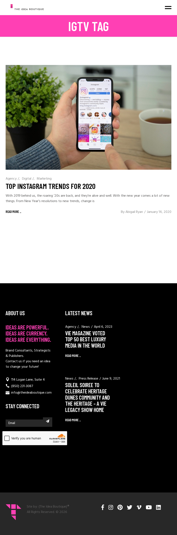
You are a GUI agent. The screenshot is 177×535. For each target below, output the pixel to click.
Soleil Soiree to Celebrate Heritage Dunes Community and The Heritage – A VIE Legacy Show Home (87, 397)
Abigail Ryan (134, 212)
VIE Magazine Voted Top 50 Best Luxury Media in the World (85, 339)
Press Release (88, 378)
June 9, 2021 (111, 378)
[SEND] (47, 421)
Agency (11, 179)
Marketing (44, 179)
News (86, 327)
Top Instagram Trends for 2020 (50, 185)
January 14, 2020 (159, 212)
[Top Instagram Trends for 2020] (88, 117)
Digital (26, 179)
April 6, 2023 (103, 327)
